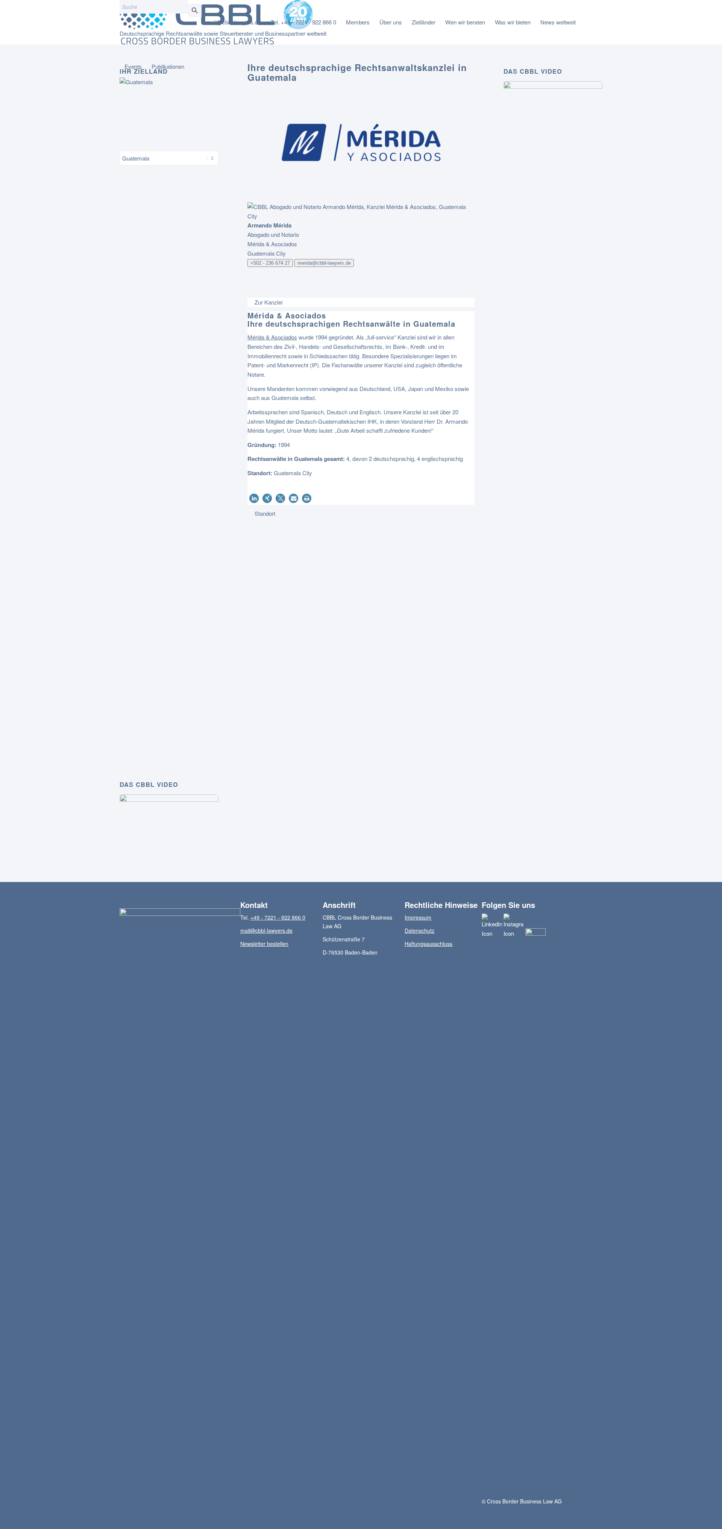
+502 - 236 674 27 (270, 263)
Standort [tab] (265, 513)
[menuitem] (234, 22)
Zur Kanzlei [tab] (268, 302)
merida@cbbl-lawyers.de (324, 263)
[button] (254, 498)
